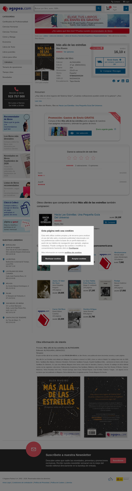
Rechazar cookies (53, 259)
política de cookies (73, 252)
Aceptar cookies (79, 259)
